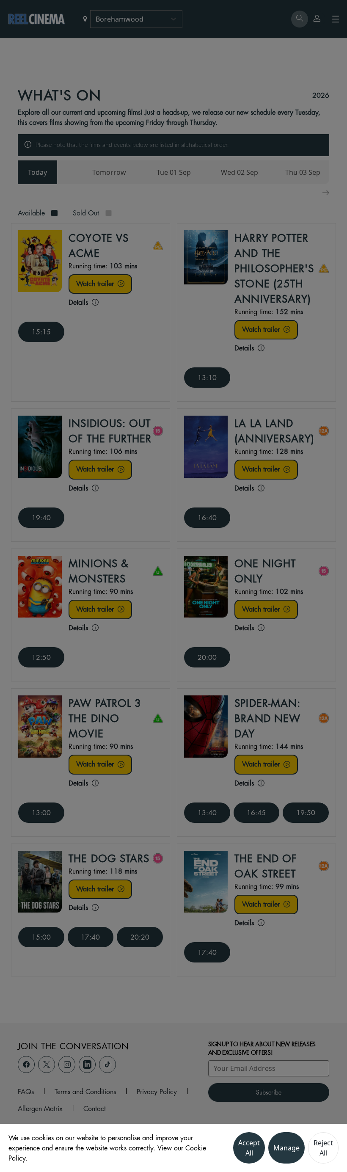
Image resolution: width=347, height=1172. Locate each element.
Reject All (323, 1148)
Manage (286, 1148)
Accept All (249, 1148)
